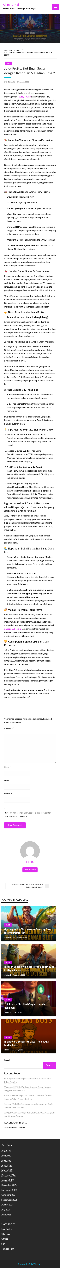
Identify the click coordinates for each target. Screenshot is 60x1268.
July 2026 (6, 1150)
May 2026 (6, 1160)
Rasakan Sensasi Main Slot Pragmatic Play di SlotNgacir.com (28, 968)
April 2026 (6, 1165)
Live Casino (6, 1229)
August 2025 (7, 1204)
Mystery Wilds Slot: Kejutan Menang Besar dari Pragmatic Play (27, 931)
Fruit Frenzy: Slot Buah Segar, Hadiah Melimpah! (24, 1006)
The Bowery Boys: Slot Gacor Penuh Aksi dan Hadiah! (26, 1043)
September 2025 (9, 1199)
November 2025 (9, 1190)
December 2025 (9, 1185)
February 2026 (8, 1175)
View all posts (30, 869)
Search (7, 1060)
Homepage (8, 50)
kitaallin (12, 82)
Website (8, 793)
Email (7, 780)
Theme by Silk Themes (30, 1264)
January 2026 (7, 1180)
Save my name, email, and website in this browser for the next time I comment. (28, 814)
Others (4, 1238)
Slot (18, 50)
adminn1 (7, 937)
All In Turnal (11, 4)
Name (7, 767)
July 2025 (6, 1209)
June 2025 (6, 1214)
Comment (9, 728)
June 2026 (6, 1155)
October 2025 (8, 1194)
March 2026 (7, 1170)
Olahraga (5, 1234)
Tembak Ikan (7, 1248)
